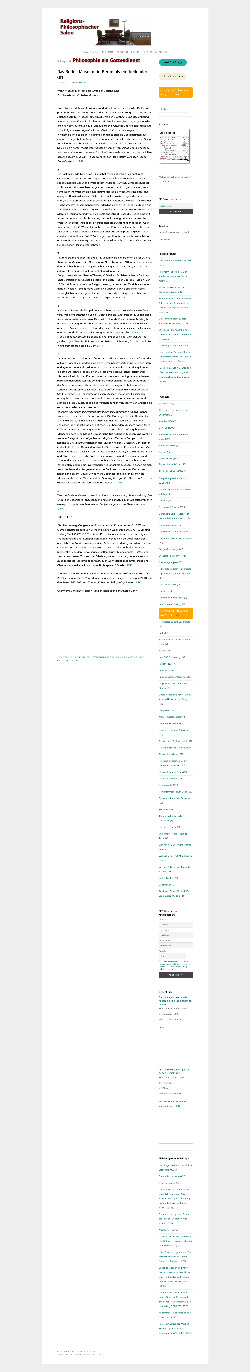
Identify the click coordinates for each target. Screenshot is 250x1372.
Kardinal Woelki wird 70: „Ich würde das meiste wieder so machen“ (173, 276)
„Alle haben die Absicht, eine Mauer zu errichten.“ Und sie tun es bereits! (175, 334)
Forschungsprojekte (69, 661)
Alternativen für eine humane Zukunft (111, 657)
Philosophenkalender (169, 754)
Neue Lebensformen (169, 723)
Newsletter (107, 52)
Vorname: (163, 920)
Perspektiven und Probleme (173, 747)
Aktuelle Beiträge (172, 76)
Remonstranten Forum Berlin (173, 791)
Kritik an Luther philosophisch (173, 677)
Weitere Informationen (170, 1019)
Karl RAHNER (166, 664)
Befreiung (164, 428)
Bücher (135, 52)
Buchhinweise (165, 458)
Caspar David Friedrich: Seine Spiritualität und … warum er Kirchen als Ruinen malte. (175, 1241)
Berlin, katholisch (167, 445)
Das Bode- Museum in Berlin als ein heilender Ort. (102, 74)
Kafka (162, 633)
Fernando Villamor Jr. (93, 1355)
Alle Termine (165, 239)
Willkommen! (90, 52)
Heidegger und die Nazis (171, 597)
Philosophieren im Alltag (171, 772)
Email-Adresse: (166, 940)
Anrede (162, 951)
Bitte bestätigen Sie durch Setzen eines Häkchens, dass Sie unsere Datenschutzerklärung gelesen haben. (174, 965)
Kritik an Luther (166, 670)
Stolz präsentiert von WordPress (76, 1352)
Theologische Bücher (169, 471)
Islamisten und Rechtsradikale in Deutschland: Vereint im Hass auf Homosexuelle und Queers (175, 357)
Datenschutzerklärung (170, 1176)
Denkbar (139, 657)
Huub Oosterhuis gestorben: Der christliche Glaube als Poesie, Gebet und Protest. (175, 1257)
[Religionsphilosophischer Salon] (104, 44)
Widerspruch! (165, 884)
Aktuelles (122, 52)
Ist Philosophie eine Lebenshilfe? (175, 622)
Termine (163, 809)
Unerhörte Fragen (172, 62)
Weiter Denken (166, 878)
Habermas (164, 591)
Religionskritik (166, 785)
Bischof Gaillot (166, 452)
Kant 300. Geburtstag (169, 657)
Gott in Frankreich (168, 584)
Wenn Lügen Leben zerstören (173, 345)
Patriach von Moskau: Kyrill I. (173, 741)
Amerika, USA (166, 421)
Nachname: (164, 930)
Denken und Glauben (169, 507)
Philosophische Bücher (170, 464)
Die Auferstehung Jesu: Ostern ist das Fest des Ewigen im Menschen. (175, 1219)
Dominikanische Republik (171, 531)
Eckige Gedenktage (169, 549)
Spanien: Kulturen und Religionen (175, 798)
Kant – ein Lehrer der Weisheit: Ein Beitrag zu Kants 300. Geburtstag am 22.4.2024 (174, 1328)
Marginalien (164, 710)
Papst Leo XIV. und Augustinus (174, 730)
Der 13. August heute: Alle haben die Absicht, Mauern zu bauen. (175, 1001)
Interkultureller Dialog (169, 604)
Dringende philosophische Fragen (175, 538)
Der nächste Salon (168, 525)
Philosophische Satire (169, 778)
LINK (80, 161)
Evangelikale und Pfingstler (172, 556)
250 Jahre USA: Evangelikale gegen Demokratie (174, 1071)
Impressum (161, 52)
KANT (162, 650)
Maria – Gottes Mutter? (171, 717)
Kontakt (147, 52)
